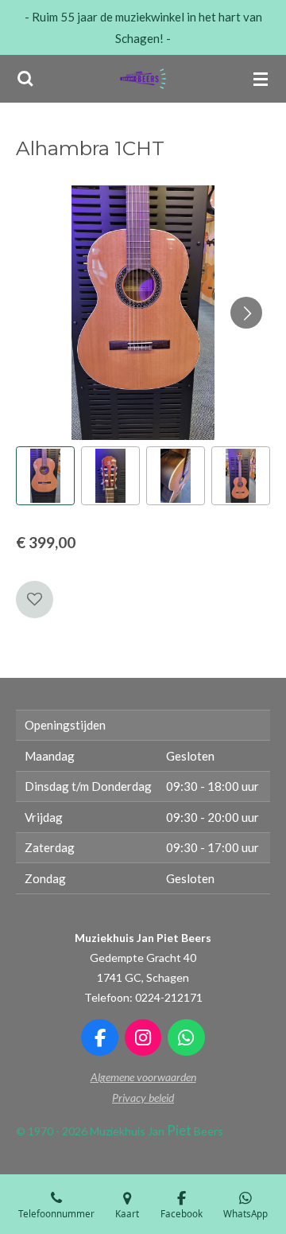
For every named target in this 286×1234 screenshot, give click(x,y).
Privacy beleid (143, 1097)
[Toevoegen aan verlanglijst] (34, 599)
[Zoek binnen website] (25, 79)
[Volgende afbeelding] (246, 313)
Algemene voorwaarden (143, 1077)
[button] (45, 475)
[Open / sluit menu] (260, 79)
